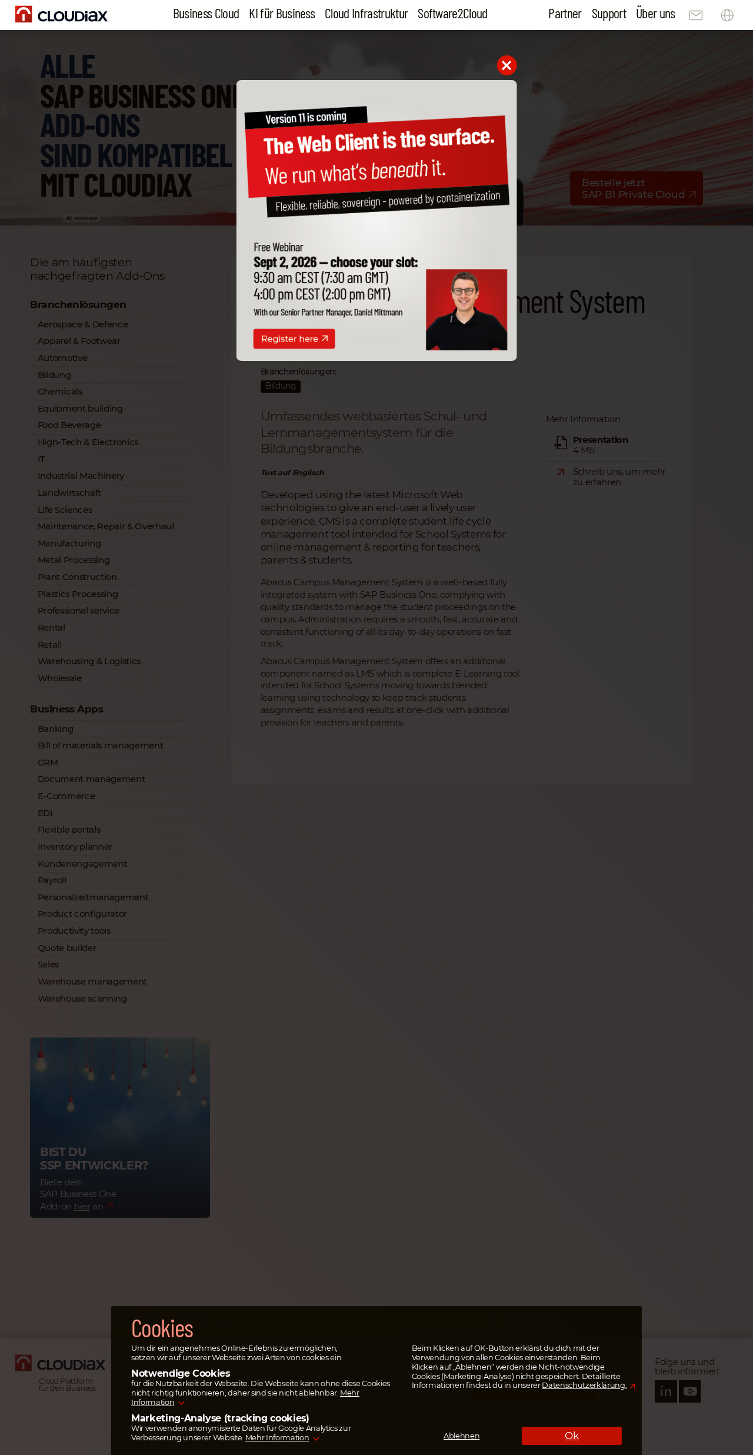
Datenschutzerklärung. (584, 1385)
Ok (571, 1435)
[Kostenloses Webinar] (376, 358)
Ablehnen (461, 1435)
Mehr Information (277, 1438)
